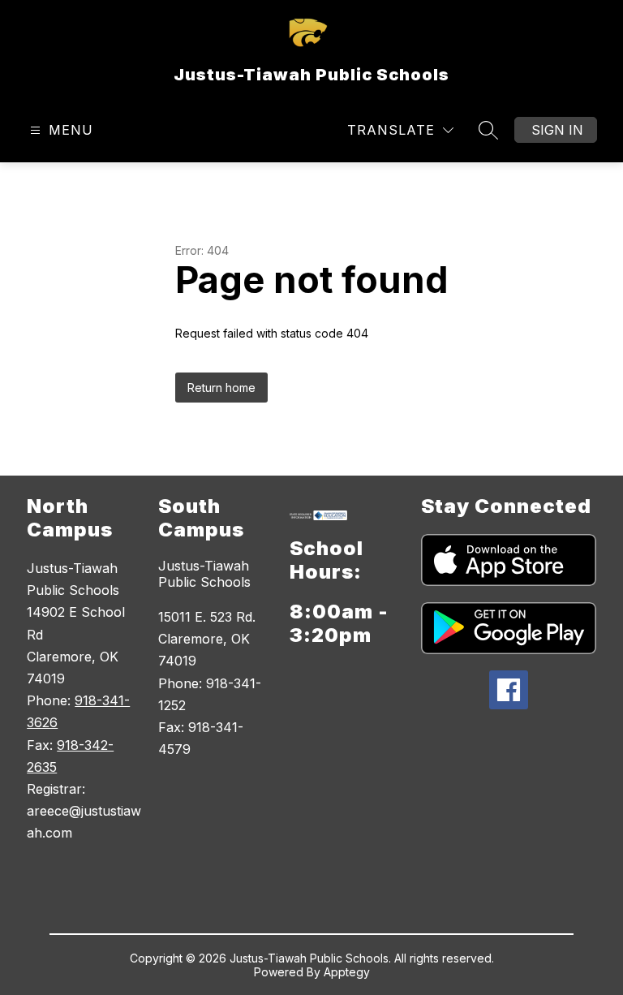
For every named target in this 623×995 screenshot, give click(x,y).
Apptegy (347, 972)
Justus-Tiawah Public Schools (204, 574)
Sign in (557, 130)
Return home (221, 387)
